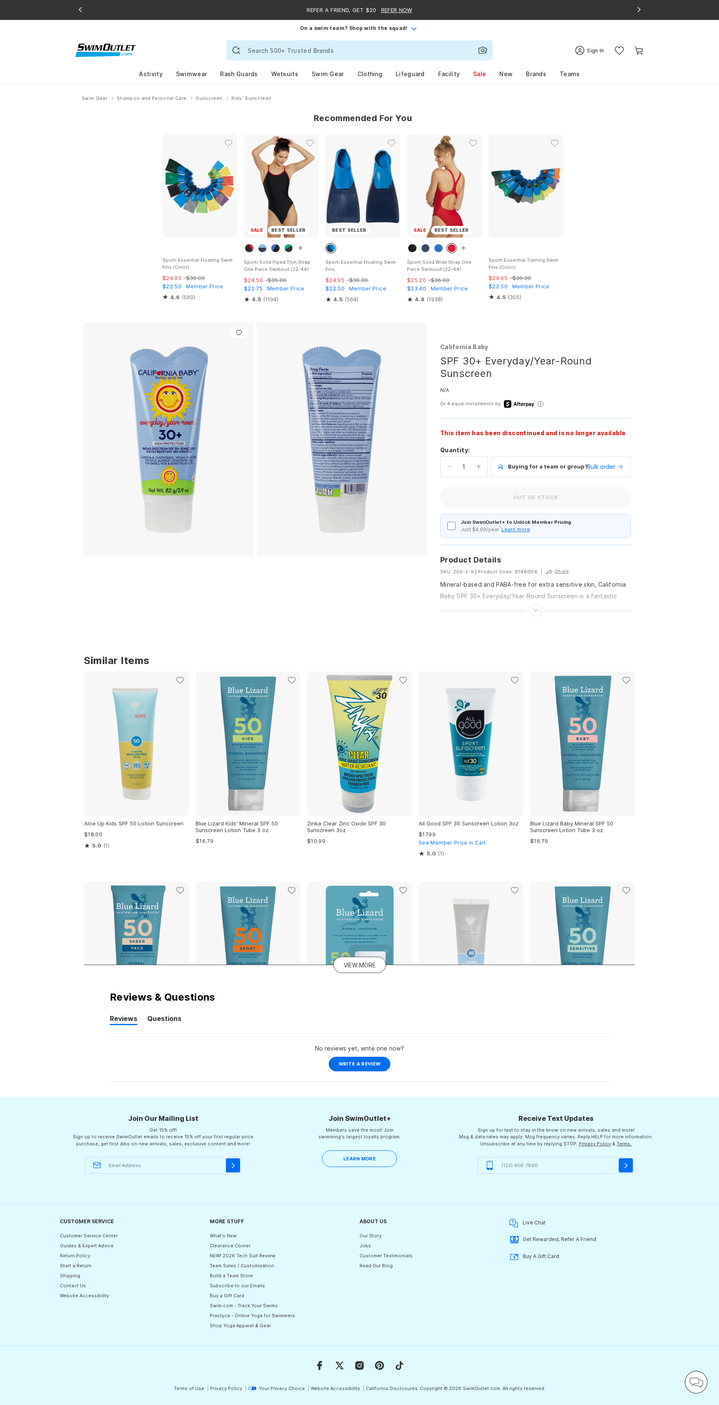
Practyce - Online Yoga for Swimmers (252, 1315)
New (506, 73)
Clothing (369, 73)
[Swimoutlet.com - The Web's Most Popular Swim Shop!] (105, 50)
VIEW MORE (360, 964)
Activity (150, 73)
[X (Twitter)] (340, 1365)
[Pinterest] (379, 1365)
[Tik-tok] (399, 1365)
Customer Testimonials (386, 1256)
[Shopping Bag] (639, 50)
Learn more (515, 529)
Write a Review (365, 1066)
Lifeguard (410, 73)
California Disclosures (392, 1388)
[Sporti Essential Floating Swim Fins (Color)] (199, 186)
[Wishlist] (619, 50)
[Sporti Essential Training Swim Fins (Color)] (525, 186)
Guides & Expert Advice (87, 1246)
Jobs (365, 1246)
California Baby (464, 346)
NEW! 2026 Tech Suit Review (242, 1256)
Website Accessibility (84, 1295)
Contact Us (73, 1286)
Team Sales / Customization (242, 1266)
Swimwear (191, 73)
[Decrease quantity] (450, 467)
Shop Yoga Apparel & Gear (240, 1325)
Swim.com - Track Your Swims (244, 1305)
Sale (479, 73)
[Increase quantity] (479, 467)
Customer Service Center (89, 1236)
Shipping (70, 1276)
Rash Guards (239, 73)
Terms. (624, 1144)
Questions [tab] (164, 1020)
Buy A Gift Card (541, 1256)
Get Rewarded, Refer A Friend (559, 1239)
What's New (223, 1236)
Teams (570, 73)
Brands (536, 73)
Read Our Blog (376, 1266)
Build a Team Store (231, 1276)
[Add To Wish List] (238, 332)
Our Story (371, 1236)
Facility (449, 73)
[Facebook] (320, 1365)
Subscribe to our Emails (237, 1286)
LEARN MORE (359, 1159)
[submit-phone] (626, 1165)
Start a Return (76, 1266)
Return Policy (75, 1256)
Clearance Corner (230, 1246)
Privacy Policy (595, 1144)
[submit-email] (233, 1165)
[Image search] (483, 50)
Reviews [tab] (123, 1020)
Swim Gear (328, 73)
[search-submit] (236, 50)
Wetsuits (284, 73)
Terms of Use (189, 1388)
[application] (696, 1382)
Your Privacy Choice (282, 1388)
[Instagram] (359, 1365)
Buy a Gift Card (227, 1295)
